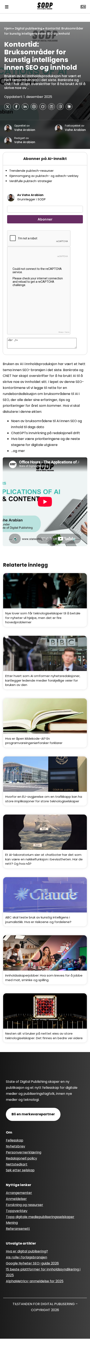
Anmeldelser (16, 1198)
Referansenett (18, 1228)
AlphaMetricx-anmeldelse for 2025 (34, 1281)
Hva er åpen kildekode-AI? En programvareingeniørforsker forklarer (33, 740)
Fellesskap (14, 1140)
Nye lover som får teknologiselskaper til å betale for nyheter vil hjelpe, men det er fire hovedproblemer (42, 617)
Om (9, 1132)
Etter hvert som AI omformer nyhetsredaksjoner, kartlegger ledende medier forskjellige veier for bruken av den (42, 680)
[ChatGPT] (34, 106)
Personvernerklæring (23, 1152)
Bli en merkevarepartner (33, 1114)
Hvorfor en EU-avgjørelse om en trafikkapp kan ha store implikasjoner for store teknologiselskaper (43, 798)
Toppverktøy (16, 1210)
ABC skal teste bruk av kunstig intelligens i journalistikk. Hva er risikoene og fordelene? (38, 919)
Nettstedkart (16, 1164)
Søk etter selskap (20, 1170)
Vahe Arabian (24, 130)
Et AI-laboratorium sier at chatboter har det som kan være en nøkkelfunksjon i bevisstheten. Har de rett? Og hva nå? (44, 859)
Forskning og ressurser (24, 1204)
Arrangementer (19, 1192)
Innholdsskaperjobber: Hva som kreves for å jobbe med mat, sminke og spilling (43, 977)
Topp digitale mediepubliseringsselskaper (40, 1216)
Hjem (8, 28)
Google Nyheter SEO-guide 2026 (32, 1263)
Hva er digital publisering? (27, 1251)
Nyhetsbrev (15, 1146)
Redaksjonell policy (21, 1158)
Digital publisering (28, 28)
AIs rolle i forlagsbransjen (26, 1257)
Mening (12, 1222)
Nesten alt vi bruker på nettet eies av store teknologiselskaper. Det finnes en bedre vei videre (44, 1035)
